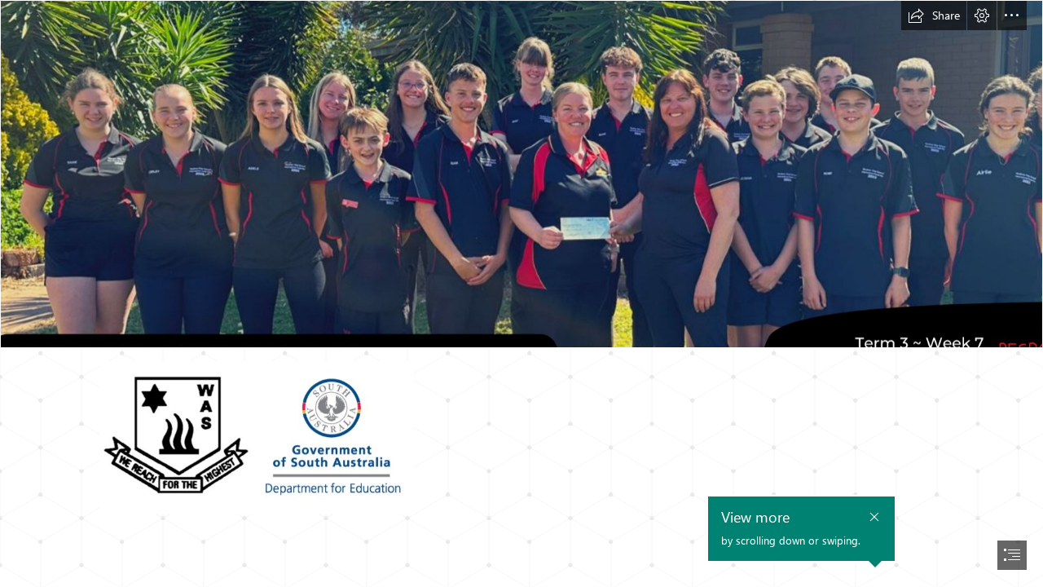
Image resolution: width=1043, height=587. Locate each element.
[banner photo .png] (521, 174)
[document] (521, 293)
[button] (933, 15)
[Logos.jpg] (255, 437)
